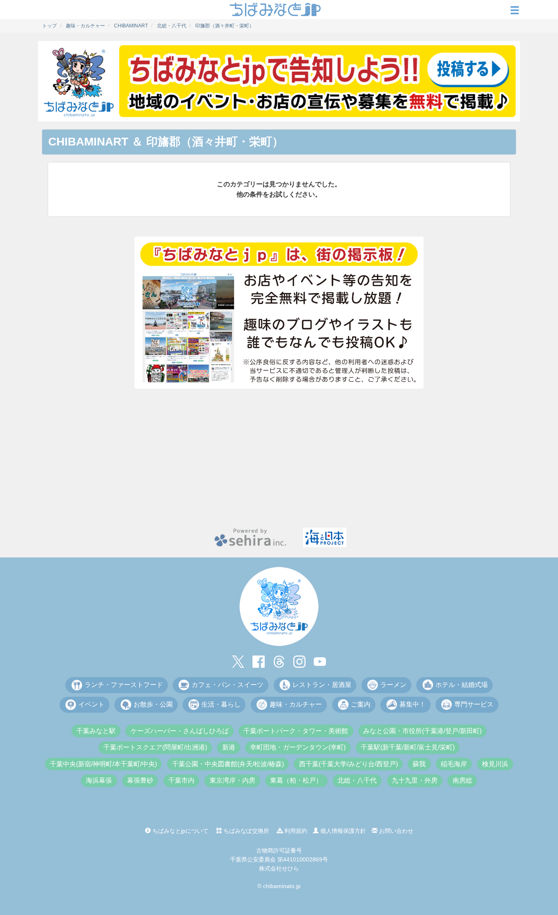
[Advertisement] (279, 458)
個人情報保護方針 (342, 831)
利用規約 (295, 831)
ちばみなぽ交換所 (245, 831)
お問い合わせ (395, 831)
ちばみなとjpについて (179, 831)
